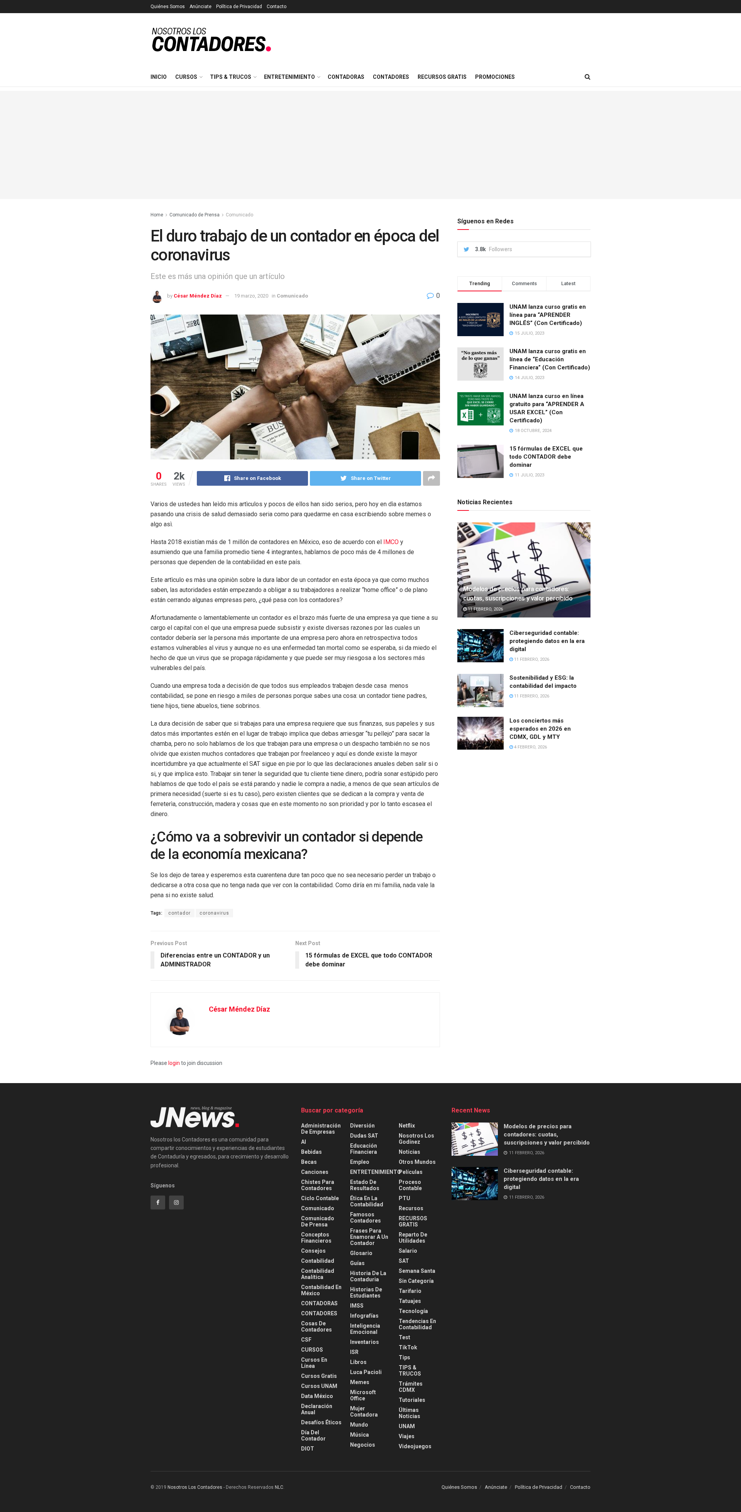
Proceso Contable (410, 1185)
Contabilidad (317, 1261)
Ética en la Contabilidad (366, 1201)
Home (157, 215)
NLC (278, 1487)
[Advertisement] (370, 145)
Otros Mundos (417, 1162)
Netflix (407, 1126)
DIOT (307, 1449)
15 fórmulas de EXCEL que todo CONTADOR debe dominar (546, 456)
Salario (408, 1251)
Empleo (359, 1162)
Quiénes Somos (168, 6)
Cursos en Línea (314, 1363)
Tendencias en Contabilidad (417, 1324)
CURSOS (186, 77)
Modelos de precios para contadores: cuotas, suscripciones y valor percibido (547, 1134)
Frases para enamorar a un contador (369, 1237)
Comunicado (239, 215)
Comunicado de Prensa (194, 215)
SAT (404, 1261)
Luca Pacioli (366, 1372)
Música (359, 1435)
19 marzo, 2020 (251, 296)
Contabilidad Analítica (317, 1274)
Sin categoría (416, 1281)
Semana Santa (417, 1271)
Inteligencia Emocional (365, 1329)
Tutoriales (412, 1400)
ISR (354, 1352)
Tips (404, 1357)
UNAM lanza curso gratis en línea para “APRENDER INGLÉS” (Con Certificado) (547, 315)
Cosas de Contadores (316, 1326)
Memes (359, 1382)
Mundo (359, 1425)
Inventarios (364, 1342)
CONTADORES (391, 77)
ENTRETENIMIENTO (289, 77)
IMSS (357, 1306)
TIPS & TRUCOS (230, 77)
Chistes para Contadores (317, 1185)
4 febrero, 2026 (530, 747)
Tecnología (413, 1311)
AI (303, 1142)
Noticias (409, 1152)
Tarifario (410, 1291)
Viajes (406, 1436)
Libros (358, 1362)
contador (179, 913)
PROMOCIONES (495, 77)
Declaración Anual (316, 1409)
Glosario (361, 1253)
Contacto (276, 6)
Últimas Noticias (409, 1413)
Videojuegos (415, 1446)
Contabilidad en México (321, 1290)
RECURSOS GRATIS (442, 77)
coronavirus (214, 913)
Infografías (364, 1316)
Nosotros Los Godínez (416, 1139)
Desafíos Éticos (321, 1422)
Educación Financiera (363, 1149)
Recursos (411, 1208)
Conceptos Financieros (316, 1237)
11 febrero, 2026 (485, 609)
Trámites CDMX (411, 1387)
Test (404, 1337)
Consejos (313, 1251)
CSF (306, 1340)
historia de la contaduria (368, 1276)
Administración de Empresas (321, 1129)
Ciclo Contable (320, 1198)
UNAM (407, 1426)
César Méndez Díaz (198, 296)
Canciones (314, 1172)
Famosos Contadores (365, 1217)
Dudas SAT (364, 1136)
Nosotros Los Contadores (194, 1487)
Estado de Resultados (364, 1185)
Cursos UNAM (319, 1386)
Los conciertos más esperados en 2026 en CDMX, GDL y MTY (540, 728)
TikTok (408, 1347)
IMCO (391, 542)
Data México (317, 1396)
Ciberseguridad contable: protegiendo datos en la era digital (547, 641)
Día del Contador (313, 1435)
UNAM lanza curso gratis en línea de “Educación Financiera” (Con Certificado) (549, 359)
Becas (309, 1162)
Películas (411, 1172)
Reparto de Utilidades (413, 1237)
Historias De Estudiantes (366, 1292)
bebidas (311, 1152)
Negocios (362, 1445)
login (174, 1063)
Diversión (362, 1126)
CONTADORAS (346, 77)
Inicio (159, 77)
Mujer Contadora (364, 1411)
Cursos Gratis (319, 1376)
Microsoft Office (363, 1395)
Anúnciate (200, 6)
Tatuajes (410, 1301)
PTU (404, 1198)
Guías (357, 1263)
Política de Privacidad (239, 6)
